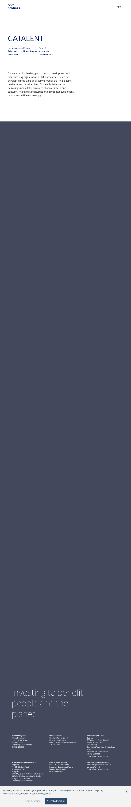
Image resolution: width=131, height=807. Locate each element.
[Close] (126, 791)
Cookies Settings (33, 800)
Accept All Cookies (56, 800)
